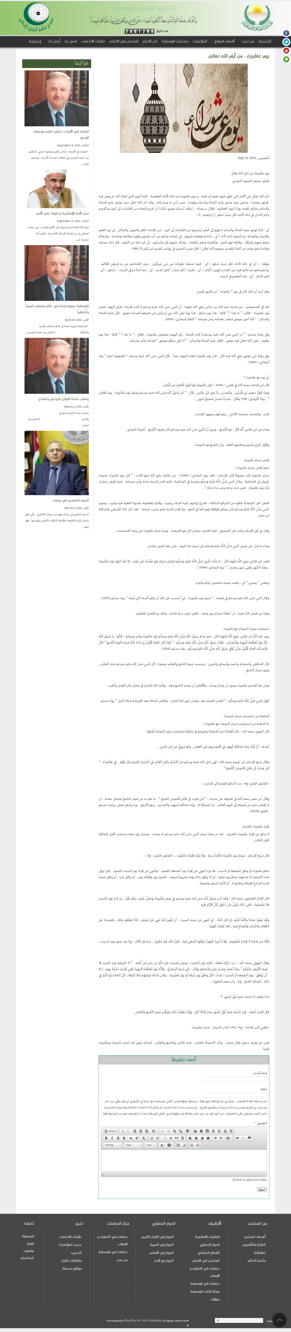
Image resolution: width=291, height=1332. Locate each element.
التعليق (261, 1123)
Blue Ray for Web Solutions (143, 1321)
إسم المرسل (260, 1073)
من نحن (247, 41)
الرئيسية (264, 41)
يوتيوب (28, 1251)
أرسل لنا (54, 41)
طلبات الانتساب (93, 41)
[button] (110, 1131)
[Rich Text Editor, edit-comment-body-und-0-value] (184, 1160)
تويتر (30, 1244)
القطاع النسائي (209, 1253)
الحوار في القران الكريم (157, 1237)
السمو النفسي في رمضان (71, 500)
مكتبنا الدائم (257, 1261)
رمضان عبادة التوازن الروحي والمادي (58, 399)
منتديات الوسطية (174, 41)
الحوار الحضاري (210, 1245)
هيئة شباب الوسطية (205, 1292)
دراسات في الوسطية (205, 1284)
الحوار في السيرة (162, 1245)
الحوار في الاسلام (162, 1253)
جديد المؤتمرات (70, 1245)
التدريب (76, 1253)
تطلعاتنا (260, 1253)
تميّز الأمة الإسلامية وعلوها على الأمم (62, 213)
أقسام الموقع (224, 41)
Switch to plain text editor (249, 1180)
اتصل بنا (71, 41)
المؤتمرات (200, 41)
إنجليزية (35, 41)
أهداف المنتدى (255, 1237)
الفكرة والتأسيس (254, 1245)
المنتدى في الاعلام (123, 41)
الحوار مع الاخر (164, 1261)
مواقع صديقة (72, 1269)
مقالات (215, 1300)
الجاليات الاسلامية (207, 1237)
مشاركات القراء (71, 1261)
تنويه (263, 1089)
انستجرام (27, 1258)
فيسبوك (28, 1236)
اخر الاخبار (150, 41)
